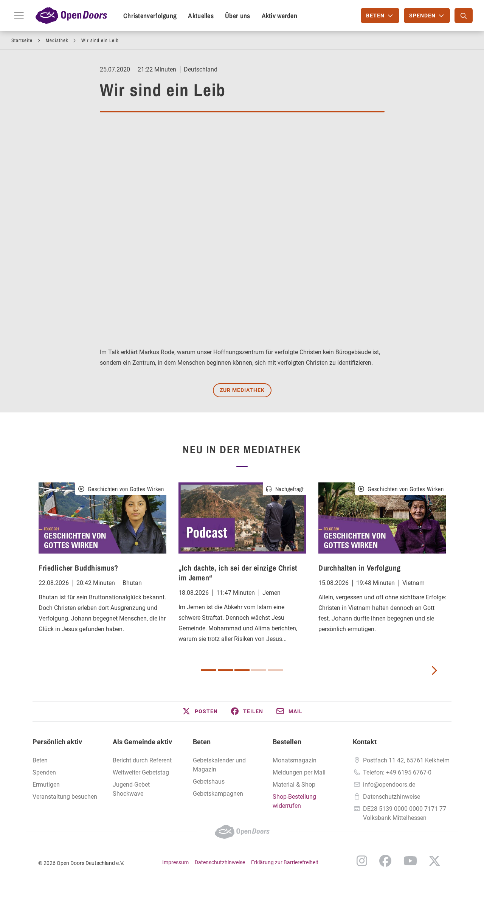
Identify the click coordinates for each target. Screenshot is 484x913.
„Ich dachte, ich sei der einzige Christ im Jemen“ (237, 573)
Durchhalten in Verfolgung (359, 568)
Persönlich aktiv (57, 742)
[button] (200, 711)
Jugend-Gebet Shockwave (131, 789)
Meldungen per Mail (299, 772)
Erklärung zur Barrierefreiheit (284, 862)
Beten (40, 760)
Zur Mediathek (242, 390)
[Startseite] (71, 15)
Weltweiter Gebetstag (141, 772)
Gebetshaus (209, 781)
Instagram (362, 861)
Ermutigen (46, 784)
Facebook (385, 861)
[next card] (434, 669)
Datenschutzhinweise (391, 796)
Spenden (44, 772)
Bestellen (287, 742)
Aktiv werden (280, 15)
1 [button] (208, 670)
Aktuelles (201, 15)
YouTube (410, 861)
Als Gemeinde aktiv (142, 742)
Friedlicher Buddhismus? (78, 568)
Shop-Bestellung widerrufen (294, 801)
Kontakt (365, 742)
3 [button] (242, 670)
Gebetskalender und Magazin (219, 765)
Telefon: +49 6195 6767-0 (397, 772)
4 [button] (258, 670)
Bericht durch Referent (142, 760)
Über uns (237, 15)
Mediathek (57, 40)
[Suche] (464, 15)
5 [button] (275, 670)
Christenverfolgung (150, 15)
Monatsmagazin (294, 760)
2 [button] (225, 670)
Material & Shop (294, 784)
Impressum (175, 862)
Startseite (22, 40)
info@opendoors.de (389, 784)
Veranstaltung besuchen (65, 796)
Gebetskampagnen (218, 793)
